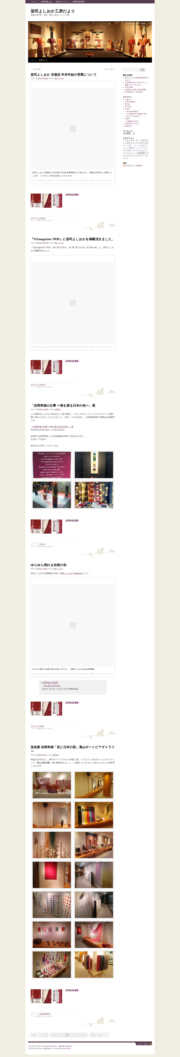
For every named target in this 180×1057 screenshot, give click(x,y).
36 (95, 1035)
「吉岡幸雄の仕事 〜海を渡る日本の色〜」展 (63, 405)
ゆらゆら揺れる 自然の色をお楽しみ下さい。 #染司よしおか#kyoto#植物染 (63, 669)
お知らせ (42, 218)
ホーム (34, 2)
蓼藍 (129, 143)
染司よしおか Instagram (71, 573)
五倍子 (145, 151)
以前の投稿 (36, 69)
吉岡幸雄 (55, 755)
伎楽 (133, 151)
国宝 (133, 143)
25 (85, 1035)
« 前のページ (36, 1035)
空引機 (138, 143)
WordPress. (67, 1048)
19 (63, 1035)
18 (59, 1035)
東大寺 (127, 109)
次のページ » (103, 1035)
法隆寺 (127, 119)
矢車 (124, 143)
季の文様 (128, 106)
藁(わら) (144, 145)
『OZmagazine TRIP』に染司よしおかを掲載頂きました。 (73, 239)
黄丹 (124, 151)
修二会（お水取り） (134, 116)
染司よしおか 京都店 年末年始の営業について (64, 74)
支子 (143, 156)
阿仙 (140, 151)
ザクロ (125, 145)
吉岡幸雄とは (46, 2)
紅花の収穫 (129, 87)
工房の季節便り (44, 1013)
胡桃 (135, 156)
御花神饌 (145, 143)
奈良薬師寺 (127, 153)
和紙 (129, 150)
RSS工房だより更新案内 (133, 166)
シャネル (134, 146)
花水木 (125, 148)
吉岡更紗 (57, 409)
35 (91, 1035)
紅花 (142, 153)
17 (56, 1035)
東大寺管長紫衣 (132, 111)
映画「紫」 (135, 140)
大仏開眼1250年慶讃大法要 (137, 114)
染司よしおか (59, 78)
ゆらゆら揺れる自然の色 (48, 565)
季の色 (41, 726)
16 (52, 1035)
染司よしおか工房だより (53, 11)
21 (71, 1035)
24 (82, 1035)
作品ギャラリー (62, 2)
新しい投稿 (110, 69)
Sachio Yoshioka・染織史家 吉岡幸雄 (58, 1046)
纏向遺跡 (130, 156)
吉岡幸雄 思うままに (132, 124)
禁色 (124, 156)
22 (74, 1035)
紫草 (144, 140)
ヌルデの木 (139, 148)
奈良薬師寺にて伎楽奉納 (133, 92)
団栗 (147, 153)
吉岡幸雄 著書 (78, 2)
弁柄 (136, 151)
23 (78, 1035)
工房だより (43, 60)
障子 (146, 148)
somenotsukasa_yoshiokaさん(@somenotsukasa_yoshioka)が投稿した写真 (63, 347)
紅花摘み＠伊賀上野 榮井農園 (135, 90)
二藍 (124, 141)
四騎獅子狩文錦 (132, 121)
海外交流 (128, 126)
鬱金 (128, 141)
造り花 (134, 153)
